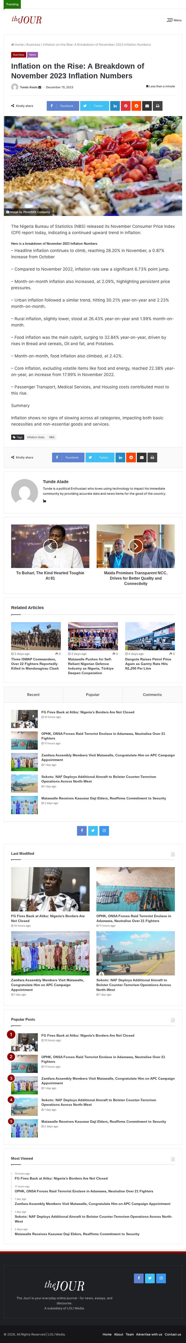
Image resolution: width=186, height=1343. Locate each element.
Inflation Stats (36, 437)
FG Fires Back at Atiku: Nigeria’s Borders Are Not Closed (87, 712)
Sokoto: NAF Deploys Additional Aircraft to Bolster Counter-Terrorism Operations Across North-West (133, 984)
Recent (33, 694)
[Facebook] (82, 831)
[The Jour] (27, 19)
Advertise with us (149, 1334)
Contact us (173, 1334)
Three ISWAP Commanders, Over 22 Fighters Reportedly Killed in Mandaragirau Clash (35, 663)
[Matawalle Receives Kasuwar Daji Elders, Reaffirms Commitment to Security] (24, 805)
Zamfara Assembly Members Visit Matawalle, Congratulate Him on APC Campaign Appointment (47, 984)
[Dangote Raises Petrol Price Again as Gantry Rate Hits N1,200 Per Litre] (150, 636)
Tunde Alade (29, 87)
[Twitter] (93, 831)
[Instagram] (104, 831)
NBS (51, 437)
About (118, 1334)
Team (130, 1334)
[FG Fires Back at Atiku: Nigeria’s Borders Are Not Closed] (24, 719)
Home (19, 44)
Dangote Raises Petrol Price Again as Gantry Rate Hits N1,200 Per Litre (148, 663)
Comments (152, 694)
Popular (93, 694)
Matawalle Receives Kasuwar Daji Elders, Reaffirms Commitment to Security (103, 798)
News (32, 54)
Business (33, 44)
